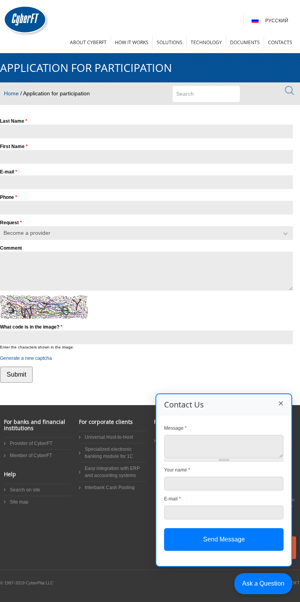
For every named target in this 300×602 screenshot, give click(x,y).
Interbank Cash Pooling (110, 487)
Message (175, 428)
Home (11, 93)
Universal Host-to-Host (109, 437)
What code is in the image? (31, 327)
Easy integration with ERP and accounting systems (112, 472)
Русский (276, 20)
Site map (19, 502)
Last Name (13, 121)
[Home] (26, 21)
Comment (11, 248)
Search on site (25, 490)
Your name (177, 470)
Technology (206, 42)
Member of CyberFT (31, 455)
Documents (245, 42)
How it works (131, 42)
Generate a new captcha (26, 358)
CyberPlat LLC (40, 583)
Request (11, 222)
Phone (8, 197)
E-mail (8, 172)
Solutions (169, 42)
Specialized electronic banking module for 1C (109, 453)
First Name (14, 146)
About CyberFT (88, 42)
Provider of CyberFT (31, 443)
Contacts (280, 42)
